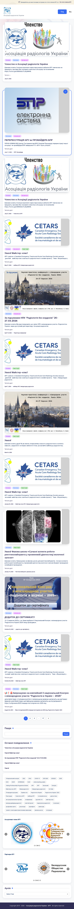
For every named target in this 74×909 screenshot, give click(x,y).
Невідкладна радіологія (27, 258)
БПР (15, 145)
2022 (24, 771)
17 (43, 711)
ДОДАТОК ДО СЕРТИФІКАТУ (20, 609)
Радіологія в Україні (36, 785)
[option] (22, 826)
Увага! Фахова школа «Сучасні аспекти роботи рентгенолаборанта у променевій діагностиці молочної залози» (34, 547)
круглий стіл (39, 792)
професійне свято (11, 799)
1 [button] (34, 838)
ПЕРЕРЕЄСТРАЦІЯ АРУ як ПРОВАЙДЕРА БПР (29, 132)
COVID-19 (37, 771)
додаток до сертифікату (22, 622)
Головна (25, 52)
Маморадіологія (24, 781)
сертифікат (32, 799)
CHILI (30, 771)
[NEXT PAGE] (48, 711)
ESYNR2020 (21, 774)
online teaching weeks (39, 774)
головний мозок (42, 788)
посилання (56, 795)
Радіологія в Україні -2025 (55, 702)
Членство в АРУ (17, 206)
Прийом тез (24, 785)
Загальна (8, 128)
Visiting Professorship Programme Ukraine (17, 778)
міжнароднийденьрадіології (13, 795)
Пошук (8, 721)
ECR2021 (53, 771)
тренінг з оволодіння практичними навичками (18, 803)
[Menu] (70, 11)
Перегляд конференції (20, 325)
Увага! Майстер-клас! (33, 56)
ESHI (7, 774)
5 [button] (40, 873)
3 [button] (37, 838)
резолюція (22, 799)
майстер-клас (50, 792)
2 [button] (36, 838)
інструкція (49, 803)
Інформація (34, 52)
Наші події (43, 52)
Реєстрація (9, 788)
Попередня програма (12, 785)
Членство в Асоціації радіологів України (26, 192)
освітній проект (29, 795)
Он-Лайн (51, 781)
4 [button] (39, 838)
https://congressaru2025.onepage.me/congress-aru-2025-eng (31, 702)
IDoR (29, 774)
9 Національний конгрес (12, 771)
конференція (28, 792)
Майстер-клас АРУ (20, 496)
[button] (62, 11)
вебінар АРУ (17, 258)
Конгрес (54, 778)
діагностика (53, 788)
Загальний (45, 778)
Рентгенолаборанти (20, 564)
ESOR (13, 774)
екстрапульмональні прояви (14, 792)
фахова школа (31, 564)
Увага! (8, 433)
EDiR (60, 771)
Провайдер (20, 145)
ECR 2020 (45, 771)
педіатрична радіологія (43, 795)
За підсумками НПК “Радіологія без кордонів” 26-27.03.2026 (25, 751)
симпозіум (41, 799)
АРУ (32, 778)
